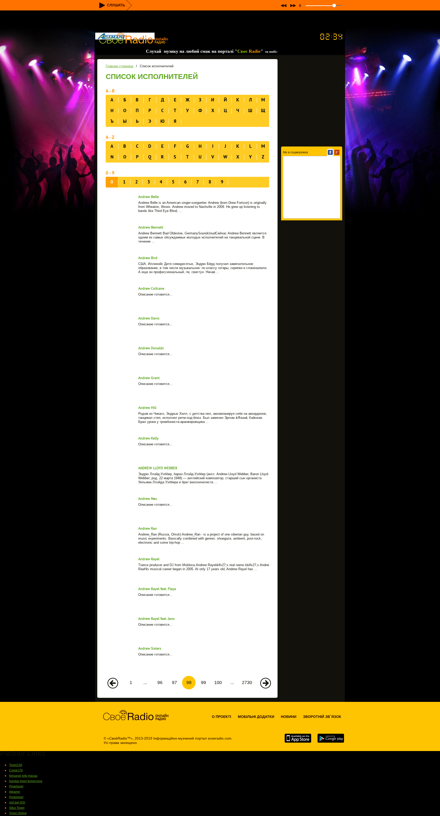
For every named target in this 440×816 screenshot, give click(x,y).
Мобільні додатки (256, 717)
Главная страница (119, 66)
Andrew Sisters (149, 649)
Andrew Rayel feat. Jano (156, 619)
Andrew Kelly (148, 438)
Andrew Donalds (151, 348)
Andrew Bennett (150, 227)
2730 (247, 682)
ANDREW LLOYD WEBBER (157, 468)
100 (218, 682)
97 (174, 682)
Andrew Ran (147, 529)
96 (159, 682)
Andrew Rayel (148, 559)
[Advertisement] (220, 21)
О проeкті (221, 717)
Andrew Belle (148, 197)
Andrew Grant (149, 378)
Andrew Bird (147, 258)
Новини (288, 717)
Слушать (116, 5)
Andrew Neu (147, 499)
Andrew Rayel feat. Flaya (157, 589)
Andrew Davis (148, 318)
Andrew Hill (147, 408)
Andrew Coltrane (151, 289)
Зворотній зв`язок (322, 717)
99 (203, 682)
